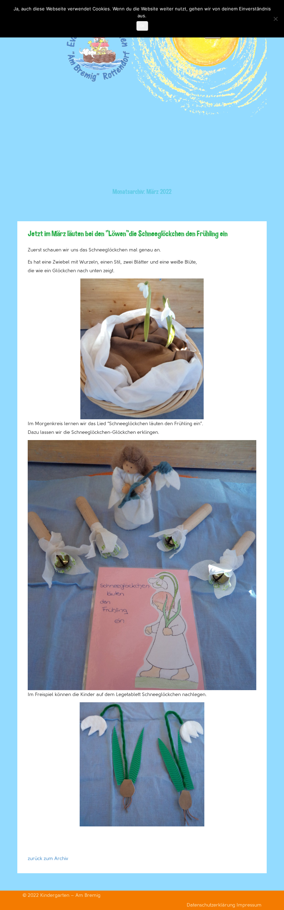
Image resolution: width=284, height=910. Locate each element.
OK (142, 25)
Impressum (249, 905)
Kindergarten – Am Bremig (70, 895)
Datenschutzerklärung (212, 905)
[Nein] (275, 18)
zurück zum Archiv (48, 858)
